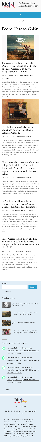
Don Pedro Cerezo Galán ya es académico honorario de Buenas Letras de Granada (18, 130)
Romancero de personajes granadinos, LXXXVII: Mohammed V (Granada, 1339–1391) (23, 350)
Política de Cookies (28, 411)
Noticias (28, 136)
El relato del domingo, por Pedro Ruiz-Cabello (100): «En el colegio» (25, 314)
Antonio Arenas (20, 210)
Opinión (6, 78)
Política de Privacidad (12, 411)
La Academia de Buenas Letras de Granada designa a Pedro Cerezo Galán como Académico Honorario (19, 204)
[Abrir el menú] (20, 15)
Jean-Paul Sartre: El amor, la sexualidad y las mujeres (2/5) (25, 305)
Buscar (4, 284)
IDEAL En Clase (20, 407)
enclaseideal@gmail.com (28, 6)
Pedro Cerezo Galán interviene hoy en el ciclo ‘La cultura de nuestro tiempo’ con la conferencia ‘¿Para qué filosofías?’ (20, 243)
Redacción (19, 136)
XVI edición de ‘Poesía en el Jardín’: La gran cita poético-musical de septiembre (25, 331)
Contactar (20, 413)
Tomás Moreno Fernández (25, 75)
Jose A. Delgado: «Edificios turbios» (24, 323)
